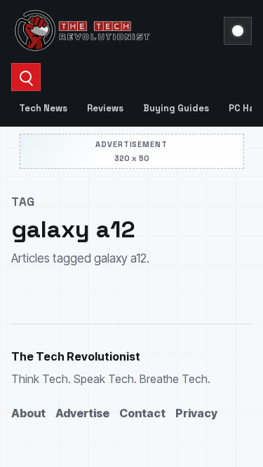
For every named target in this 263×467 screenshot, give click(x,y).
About (28, 413)
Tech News (43, 108)
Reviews (105, 108)
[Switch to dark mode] (238, 31)
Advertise (82, 413)
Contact (142, 413)
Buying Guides (176, 108)
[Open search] (26, 77)
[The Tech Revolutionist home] (113, 31)
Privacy (196, 413)
